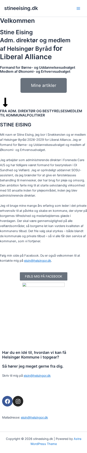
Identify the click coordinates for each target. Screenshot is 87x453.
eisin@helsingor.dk (37, 261)
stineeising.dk (21, 8)
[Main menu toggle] (78, 8)
